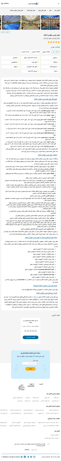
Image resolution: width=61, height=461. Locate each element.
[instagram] (34, 457)
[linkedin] (25, 457)
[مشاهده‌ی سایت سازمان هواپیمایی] (21, 387)
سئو (52, 457)
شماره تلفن (35, 360)
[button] (30, 369)
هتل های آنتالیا (31, 10)
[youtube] (31, 457)
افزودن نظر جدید (30, 337)
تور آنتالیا (35, 297)
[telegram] (28, 457)
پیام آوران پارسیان (46, 457)
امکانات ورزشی (46, 52)
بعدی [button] (3, 32)
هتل (50, 10)
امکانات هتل (55, 52)
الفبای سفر (57, 10)
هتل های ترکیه (42, 10)
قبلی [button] (7, 32)
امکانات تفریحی (36, 52)
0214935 (26, 450)
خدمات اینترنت (25, 52)
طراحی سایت (56, 457)
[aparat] (22, 457)
